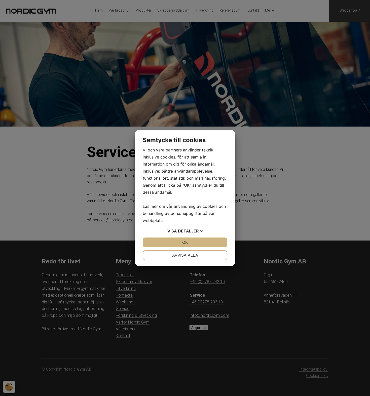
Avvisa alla (185, 255)
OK (185, 242)
